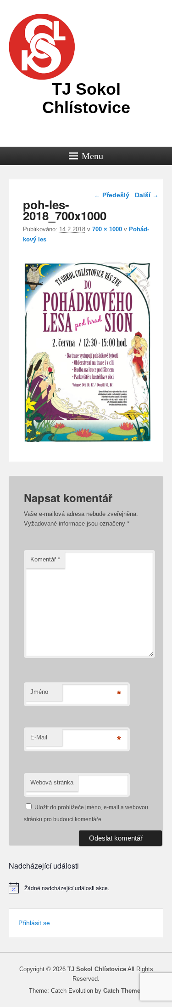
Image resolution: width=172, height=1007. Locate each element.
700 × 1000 (107, 229)
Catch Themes (123, 990)
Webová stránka (51, 782)
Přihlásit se (34, 923)
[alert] (86, 887)
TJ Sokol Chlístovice (86, 98)
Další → (147, 195)
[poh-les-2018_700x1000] (87, 442)
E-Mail (38, 737)
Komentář (45, 559)
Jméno (39, 691)
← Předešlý (111, 195)
